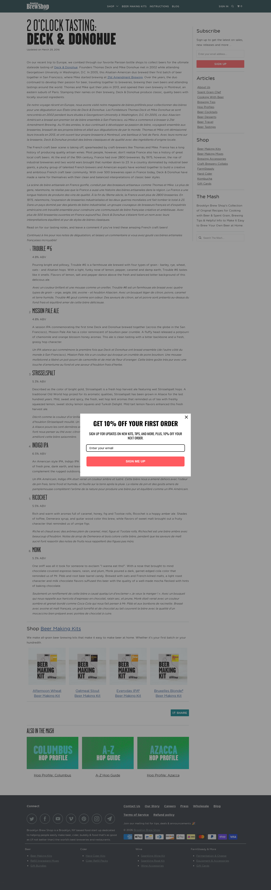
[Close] (186, 418)
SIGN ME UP (135, 461)
